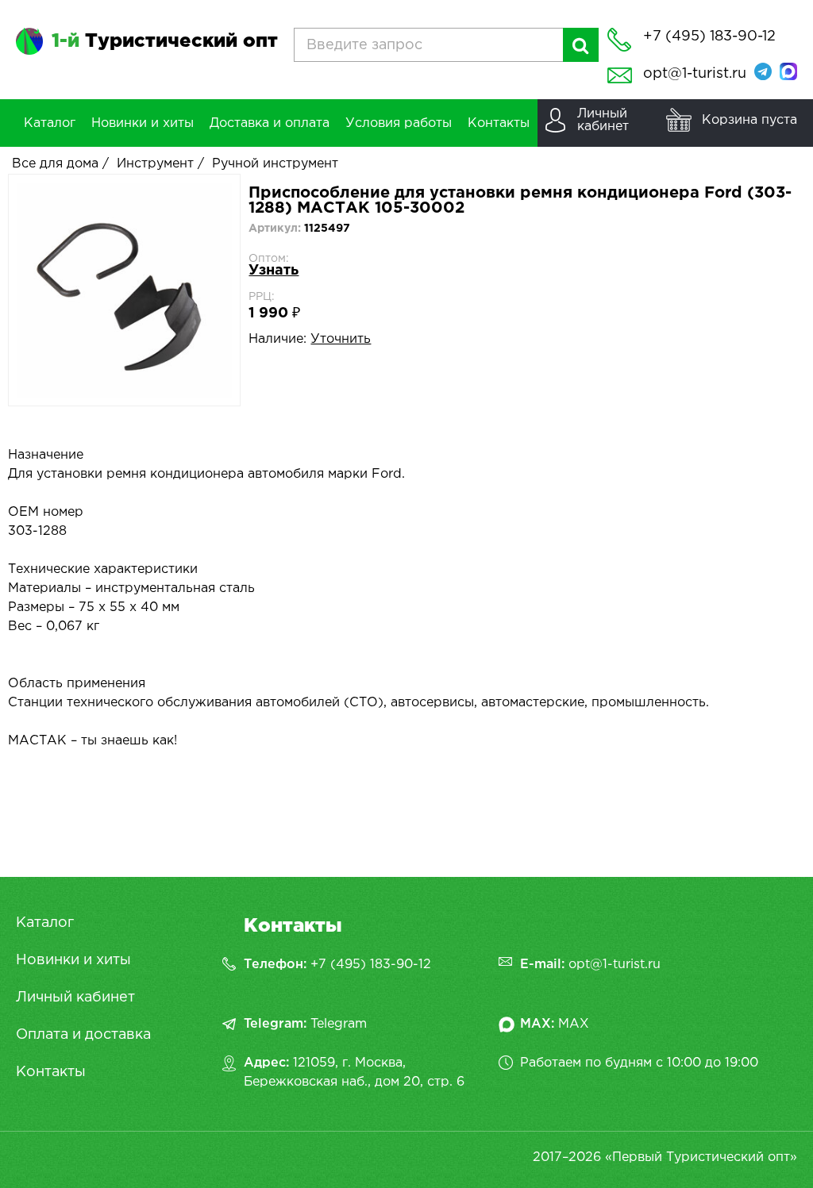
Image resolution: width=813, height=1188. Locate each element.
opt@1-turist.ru (694, 73)
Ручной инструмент (275, 164)
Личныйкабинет (603, 120)
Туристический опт (165, 41)
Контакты (51, 1072)
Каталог (45, 923)
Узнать (274, 270)
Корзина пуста (749, 120)
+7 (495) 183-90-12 (370, 965)
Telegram (338, 1024)
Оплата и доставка (83, 1034)
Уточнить (340, 339)
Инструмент (155, 164)
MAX (573, 1024)
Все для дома (55, 164)
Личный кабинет (75, 997)
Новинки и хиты (73, 960)
